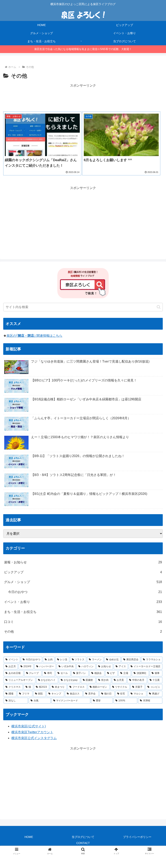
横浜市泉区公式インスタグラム (34, 738)
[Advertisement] (83, 98)
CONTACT (83, 843)
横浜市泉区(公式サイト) (28, 726)
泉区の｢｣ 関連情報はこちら (34, 335)
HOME (28, 837)
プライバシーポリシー (137, 837)
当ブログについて (83, 837)
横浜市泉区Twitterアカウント (32, 732)
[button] (158, 307)
